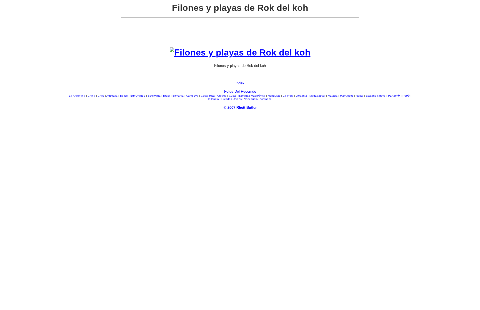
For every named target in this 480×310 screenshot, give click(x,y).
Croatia (222, 95)
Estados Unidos (231, 98)
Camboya (192, 95)
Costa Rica (208, 95)
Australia (112, 95)
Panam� (394, 95)
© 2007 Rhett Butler (240, 107)
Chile (101, 95)
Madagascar (317, 95)
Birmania (178, 95)
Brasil (167, 95)
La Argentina (77, 95)
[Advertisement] (240, 34)
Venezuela (251, 98)
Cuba (233, 95)
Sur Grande (138, 95)
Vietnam (266, 98)
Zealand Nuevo (376, 95)
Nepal (360, 95)
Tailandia (214, 98)
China (92, 95)
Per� (406, 95)
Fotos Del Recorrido (240, 91)
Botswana (154, 95)
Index (240, 83)
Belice (124, 95)
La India (288, 95)
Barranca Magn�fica (252, 95)
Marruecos (347, 95)
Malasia (333, 95)
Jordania (302, 95)
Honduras (274, 95)
